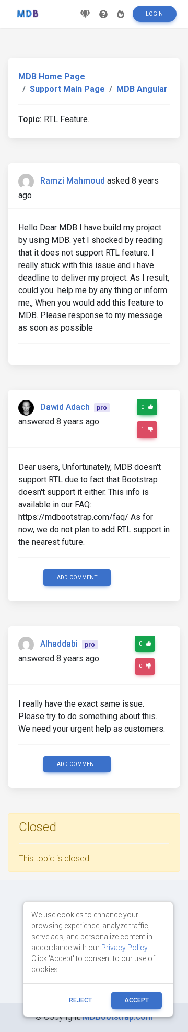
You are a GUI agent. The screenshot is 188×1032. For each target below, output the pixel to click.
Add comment (77, 577)
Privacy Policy (124, 947)
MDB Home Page (51, 76)
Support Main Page (67, 89)
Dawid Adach (65, 407)
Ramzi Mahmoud (72, 181)
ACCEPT (136, 1000)
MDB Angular (142, 89)
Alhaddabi (59, 644)
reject (80, 1000)
